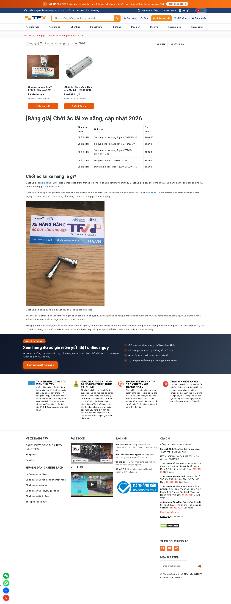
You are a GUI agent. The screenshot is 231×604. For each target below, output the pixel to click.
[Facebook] (180, 10)
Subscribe (199, 566)
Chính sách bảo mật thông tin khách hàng (46, 480)
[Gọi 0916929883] (6, 598)
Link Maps (169, 472)
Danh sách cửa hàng (88, 10)
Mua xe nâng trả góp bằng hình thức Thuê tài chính (96, 384)
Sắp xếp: (161, 44)
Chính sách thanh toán (36, 485)
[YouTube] (184, 10)
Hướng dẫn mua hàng (36, 474)
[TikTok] (188, 10)
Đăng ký (30, 460)
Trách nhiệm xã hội (184, 381)
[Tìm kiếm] (117, 18)
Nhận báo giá (163, 18)
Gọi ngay (131, 18)
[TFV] (37, 18)
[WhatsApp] (6, 583)
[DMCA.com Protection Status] (169, 526)
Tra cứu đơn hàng (149, 10)
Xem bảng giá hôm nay (40, 364)
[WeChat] (6, 576)
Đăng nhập (200, 18)
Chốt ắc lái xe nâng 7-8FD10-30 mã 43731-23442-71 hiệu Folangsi (41, 89)
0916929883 (169, 10)
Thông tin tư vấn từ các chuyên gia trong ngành (140, 384)
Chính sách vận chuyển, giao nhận (42, 491)
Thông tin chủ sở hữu (36, 502)
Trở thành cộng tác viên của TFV (51, 383)
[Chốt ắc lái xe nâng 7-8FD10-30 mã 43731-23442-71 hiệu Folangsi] (43, 66)
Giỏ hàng (182, 18)
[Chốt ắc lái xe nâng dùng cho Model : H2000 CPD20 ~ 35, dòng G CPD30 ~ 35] (79, 66)
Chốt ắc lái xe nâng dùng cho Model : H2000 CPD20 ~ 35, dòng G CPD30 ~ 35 (79, 89)
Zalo (146, 18)
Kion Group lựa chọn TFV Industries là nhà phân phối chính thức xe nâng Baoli (136, 447)
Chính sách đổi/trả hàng (37, 496)
